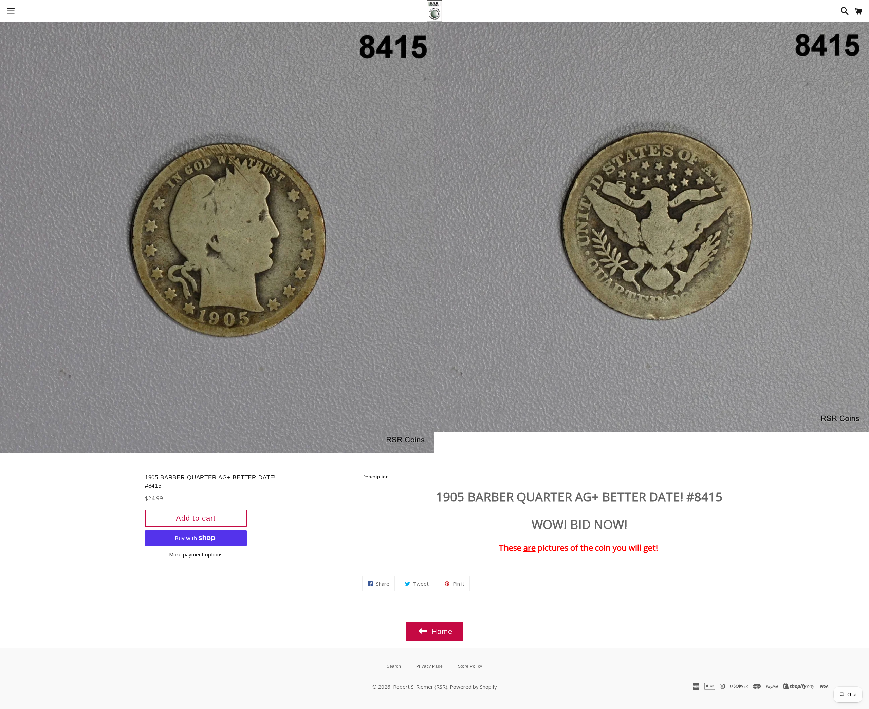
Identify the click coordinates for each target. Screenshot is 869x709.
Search (394, 666)
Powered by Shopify (473, 686)
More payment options (196, 554)
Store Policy (470, 666)
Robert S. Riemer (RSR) (420, 686)
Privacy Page (429, 666)
